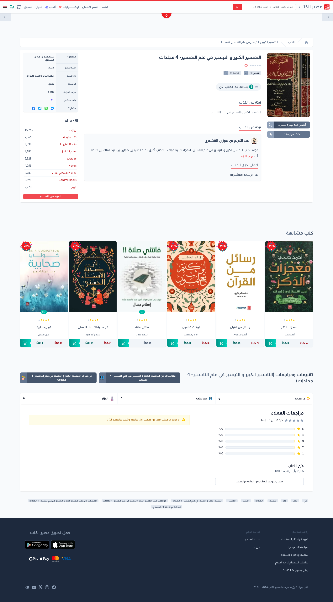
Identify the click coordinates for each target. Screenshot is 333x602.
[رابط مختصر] (39, 100)
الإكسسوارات (71, 7)
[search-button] (237, 7)
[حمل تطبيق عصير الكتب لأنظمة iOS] (62, 544)
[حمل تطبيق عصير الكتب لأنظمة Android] (37, 544)
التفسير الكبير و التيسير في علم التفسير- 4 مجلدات (197, 501)
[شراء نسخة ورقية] (289, 343)
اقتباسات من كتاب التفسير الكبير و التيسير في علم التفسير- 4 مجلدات (63, 501)
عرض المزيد (247, 156)
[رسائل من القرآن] (240, 276)
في (305, 501)
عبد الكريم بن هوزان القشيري (227, 141)
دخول (38, 7)
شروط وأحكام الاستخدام (294, 539)
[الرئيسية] (306, 42)
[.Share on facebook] (33, 108)
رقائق (51, 84)
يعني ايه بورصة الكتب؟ (295, 570)
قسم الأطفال (90, 7)
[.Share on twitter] (39, 108)
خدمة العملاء (252, 539)
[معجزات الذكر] (289, 276)
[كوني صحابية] (44, 276)
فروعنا (256, 547)
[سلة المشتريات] (19, 7)
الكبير (295, 501)
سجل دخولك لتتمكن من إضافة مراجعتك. (259, 481)
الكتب (105, 7)
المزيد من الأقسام (50, 196)
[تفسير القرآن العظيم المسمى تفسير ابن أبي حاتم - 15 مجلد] (327, 17)
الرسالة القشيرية (241, 174)
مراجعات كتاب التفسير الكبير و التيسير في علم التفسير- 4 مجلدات (134, 501)
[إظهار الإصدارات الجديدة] (166, 16)
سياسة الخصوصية (298, 547)
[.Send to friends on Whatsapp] (46, 108)
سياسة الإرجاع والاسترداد (294, 555)
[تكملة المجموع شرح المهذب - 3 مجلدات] (5, 17)
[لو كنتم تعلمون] (191, 276)
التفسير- (232, 501)
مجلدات (259, 501)
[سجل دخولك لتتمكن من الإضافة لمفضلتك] (246, 66)
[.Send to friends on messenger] (52, 108)
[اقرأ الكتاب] (142, 312)
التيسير (245, 501)
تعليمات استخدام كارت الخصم (291, 562)
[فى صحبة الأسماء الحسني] (93, 276)
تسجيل (28, 7)
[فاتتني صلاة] (142, 276)
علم (284, 501)
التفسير (273, 501)
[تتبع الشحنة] (12, 7)
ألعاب (52, 7)
